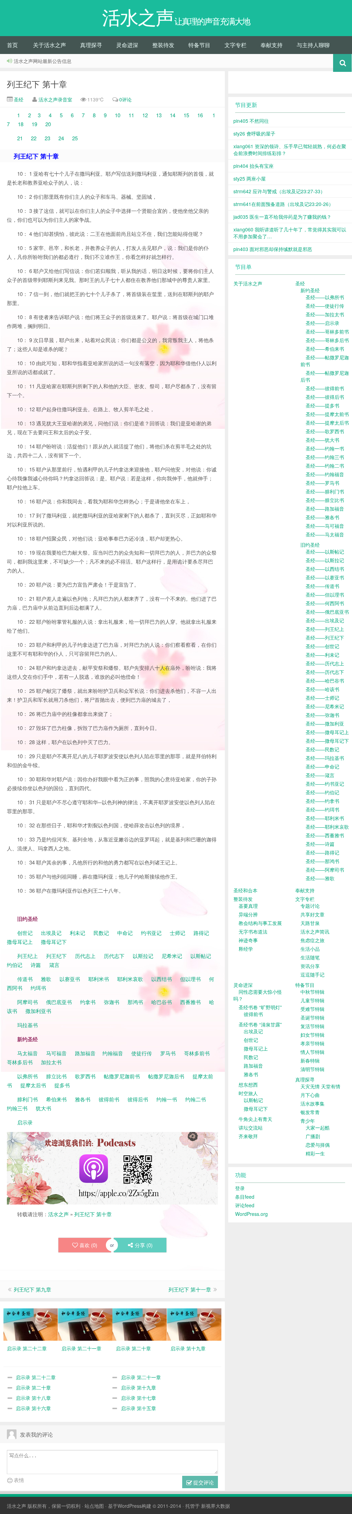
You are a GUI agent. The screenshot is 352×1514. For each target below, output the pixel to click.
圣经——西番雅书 (325, 835)
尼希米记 (171, 955)
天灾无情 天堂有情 (320, 1086)
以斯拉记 (143, 955)
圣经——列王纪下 (325, 637)
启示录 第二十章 (33, 1387)
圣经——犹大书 (322, 439)
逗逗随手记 (312, 974)
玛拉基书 (27, 1024)
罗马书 (168, 1053)
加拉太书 (51, 1062)
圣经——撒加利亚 (325, 723)
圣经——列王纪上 (325, 628)
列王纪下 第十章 (37, 84)
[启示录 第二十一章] (85, 1323)
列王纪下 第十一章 (189, 1289)
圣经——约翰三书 (325, 457)
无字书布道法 (253, 931)
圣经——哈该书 (322, 689)
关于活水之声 (49, 45)
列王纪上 (27, 955)
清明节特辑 (312, 1069)
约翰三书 (17, 1108)
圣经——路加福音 (325, 508)
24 (61, 138)
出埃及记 (51, 932)
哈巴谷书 (161, 1001)
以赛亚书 (69, 978)
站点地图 (94, 1505)
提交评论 (203, 1482)
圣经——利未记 (322, 654)
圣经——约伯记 (322, 792)
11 (133, 115)
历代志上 (85, 955)
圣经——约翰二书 (325, 465)
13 (158, 115)
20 (48, 124)
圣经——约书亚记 (325, 783)
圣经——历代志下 (325, 671)
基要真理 (248, 905)
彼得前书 (109, 1099)
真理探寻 (91, 45)
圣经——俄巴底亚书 (327, 611)
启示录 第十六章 (33, 1408)
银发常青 (310, 1112)
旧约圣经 (310, 544)
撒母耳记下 (54, 941)
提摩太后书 (33, 1085)
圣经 (17, 99)
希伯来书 (56, 1099)
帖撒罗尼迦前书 (122, 1076)
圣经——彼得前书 (325, 388)
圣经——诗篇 (320, 843)
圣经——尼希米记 (325, 706)
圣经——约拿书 (322, 800)
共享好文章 (312, 914)
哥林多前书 (197, 1053)
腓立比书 (56, 1076)
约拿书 (88, 1001)
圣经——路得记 (322, 852)
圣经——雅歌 (320, 878)
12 (145, 115)
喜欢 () (88, 1245)
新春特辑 (310, 1060)
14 (173, 115)
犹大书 (43, 1108)
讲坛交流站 (251, 1127)
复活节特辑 (312, 1026)
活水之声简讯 (314, 931)
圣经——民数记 (322, 749)
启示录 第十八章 (33, 1397)
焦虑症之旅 (312, 940)
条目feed (244, 1196)
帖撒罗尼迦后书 (166, 1076)
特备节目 (199, 45)
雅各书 (82, 1099)
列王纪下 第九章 (32, 1289)
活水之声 (58, 1214)
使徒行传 (141, 1053)
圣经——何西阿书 (325, 603)
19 (33, 124)
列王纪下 (56, 955)
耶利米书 (98, 978)
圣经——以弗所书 (325, 297)
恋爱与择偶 (318, 1144)
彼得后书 (138, 1099)
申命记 (125, 932)
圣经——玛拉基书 (325, 757)
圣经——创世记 (322, 646)
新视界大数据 (215, 1505)
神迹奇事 (248, 940)
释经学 (246, 948)
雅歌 (46, 978)
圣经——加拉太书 (325, 314)
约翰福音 (112, 1053)
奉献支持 (272, 45)
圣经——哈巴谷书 (325, 680)
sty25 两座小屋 (249, 178)
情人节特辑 (312, 1051)
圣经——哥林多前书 (327, 331)
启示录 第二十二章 (36, 1377)
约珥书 (38, 987)
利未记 (78, 932)
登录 (240, 1188)
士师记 (176, 932)
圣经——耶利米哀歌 (327, 826)
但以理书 (190, 978)
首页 (12, 45)
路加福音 (85, 1053)
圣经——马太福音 (325, 534)
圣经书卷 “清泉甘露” (260, 1024)
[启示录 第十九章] (194, 1323)
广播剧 (313, 1136)
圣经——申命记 (322, 766)
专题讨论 (310, 905)
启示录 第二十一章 (141, 1377)
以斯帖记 (200, 955)
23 (46, 138)
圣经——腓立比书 (325, 500)
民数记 (102, 932)
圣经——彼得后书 (325, 396)
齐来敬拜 (248, 1136)
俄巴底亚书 (59, 1001)
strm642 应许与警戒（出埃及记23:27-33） (279, 191)
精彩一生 (315, 1153)
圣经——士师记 (322, 697)
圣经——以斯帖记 (325, 551)
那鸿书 (135, 1001)
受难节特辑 (312, 1008)
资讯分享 (310, 965)
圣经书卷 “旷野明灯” (260, 1007)
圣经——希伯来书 (325, 348)
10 (117, 115)
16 (200, 115)
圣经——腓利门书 (325, 491)
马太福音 (27, 1053)
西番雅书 (190, 1001)
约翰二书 (195, 1099)
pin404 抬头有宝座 (253, 165)
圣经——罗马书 (322, 482)
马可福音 (56, 1053)
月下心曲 (310, 1094)
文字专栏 (235, 45)
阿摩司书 (27, 1001)
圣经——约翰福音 (325, 474)
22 (34, 138)
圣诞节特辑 (312, 1017)
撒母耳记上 (20, 941)
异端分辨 (248, 914)
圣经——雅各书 (322, 517)
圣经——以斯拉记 (325, 560)
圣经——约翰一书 (325, 448)
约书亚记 (151, 932)
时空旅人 (248, 1093)
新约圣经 (310, 290)
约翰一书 (166, 1099)
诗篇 (36, 964)
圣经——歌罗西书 (325, 431)
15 (185, 115)
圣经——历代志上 (325, 663)
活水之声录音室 (55, 99)
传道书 (25, 978)
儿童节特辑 (312, 1000)
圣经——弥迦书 (322, 714)
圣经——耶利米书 (325, 818)
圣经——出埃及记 (325, 620)
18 (20, 124)
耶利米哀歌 (130, 978)
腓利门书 (27, 1099)
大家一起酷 (318, 1127)
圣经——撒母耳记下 (327, 740)
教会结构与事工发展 (260, 922)
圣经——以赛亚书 (325, 577)
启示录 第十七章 (138, 1397)
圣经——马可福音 (325, 525)
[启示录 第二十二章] (30, 1323)
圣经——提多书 (322, 405)
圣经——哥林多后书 (327, 340)
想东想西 (248, 1084)
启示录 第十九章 (138, 1387)
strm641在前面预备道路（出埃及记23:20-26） (283, 203)
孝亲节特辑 (312, 1043)
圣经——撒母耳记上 (327, 732)
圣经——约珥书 (322, 809)
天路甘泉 (310, 922)
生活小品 (310, 948)
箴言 (54, 964)
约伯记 (14, 964)
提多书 (62, 1085)
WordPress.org (251, 1213)
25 (74, 138)
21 (20, 138)
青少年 (307, 1120)
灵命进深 (127, 45)
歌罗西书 (85, 1076)
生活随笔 (310, 957)
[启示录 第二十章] (139, 1323)
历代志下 (114, 955)
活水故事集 (312, 1103)
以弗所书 (27, 1076)
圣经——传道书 (322, 585)
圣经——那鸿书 (322, 861)
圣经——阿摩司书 (325, 869)
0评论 (125, 99)
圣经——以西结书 (325, 568)
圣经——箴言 (320, 775)
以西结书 (161, 978)
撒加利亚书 (38, 1010)
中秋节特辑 (312, 991)
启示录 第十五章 (138, 1408)
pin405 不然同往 (251, 120)
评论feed (244, 1205)
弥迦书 (111, 1001)
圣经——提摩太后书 (327, 422)
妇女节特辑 (312, 1034)
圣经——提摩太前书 (327, 414)
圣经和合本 (245, 890)
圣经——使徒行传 (325, 305)
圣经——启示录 (322, 322)
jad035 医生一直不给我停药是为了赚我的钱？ (282, 216)
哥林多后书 (20, 1062)
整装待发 (163, 45)
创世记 (25, 932)
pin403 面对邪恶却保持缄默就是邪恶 (272, 249)
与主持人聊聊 (313, 45)
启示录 (25, 1122)
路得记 (202, 932)
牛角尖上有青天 (255, 1118)
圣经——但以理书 (325, 594)
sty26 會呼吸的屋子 (254, 133)
